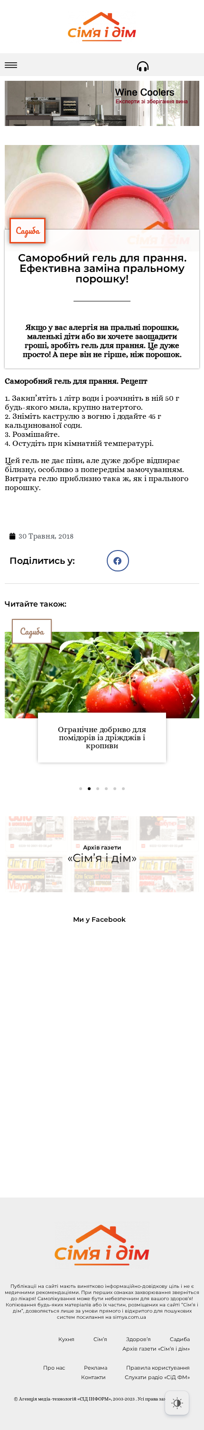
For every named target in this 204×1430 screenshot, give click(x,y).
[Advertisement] (102, 1053)
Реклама (95, 1367)
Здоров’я (138, 1339)
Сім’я (100, 1339)
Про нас (54, 1367)
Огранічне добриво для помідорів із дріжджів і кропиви (102, 737)
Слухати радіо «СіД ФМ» (157, 1377)
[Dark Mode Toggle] (177, 1403)
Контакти (93, 1377)
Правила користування (158, 1367)
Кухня (66, 1339)
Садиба (27, 230)
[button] (118, 560)
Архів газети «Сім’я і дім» (156, 1348)
